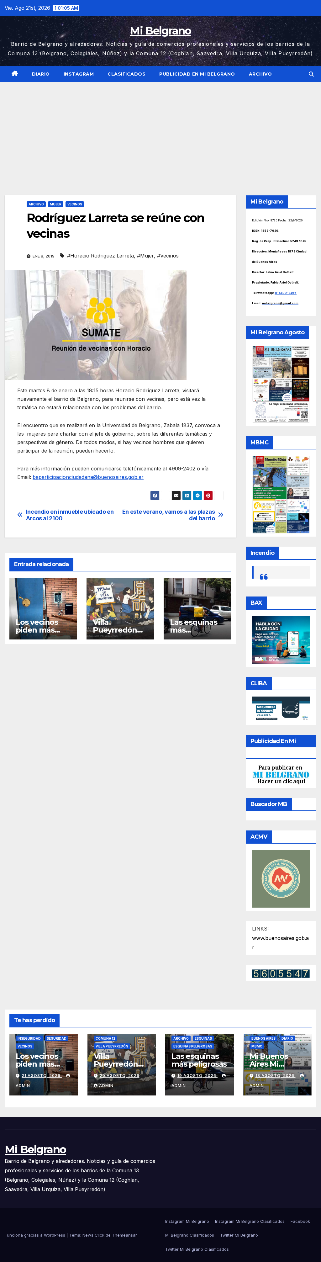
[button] (311, 74)
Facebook (300, 1221)
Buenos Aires (263, 1038)
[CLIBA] (281, 709)
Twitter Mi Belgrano (239, 1235)
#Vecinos (168, 255)
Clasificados (126, 74)
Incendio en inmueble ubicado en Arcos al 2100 (70, 515)
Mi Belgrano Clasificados (189, 1235)
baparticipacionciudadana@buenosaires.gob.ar (88, 477)
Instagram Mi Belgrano (187, 1221)
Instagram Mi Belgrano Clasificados (250, 1221)
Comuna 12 (105, 1038)
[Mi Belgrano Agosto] (281, 384)
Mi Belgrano (160, 30)
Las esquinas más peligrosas (199, 1060)
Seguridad (56, 1038)
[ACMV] (281, 878)
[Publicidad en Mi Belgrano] (281, 774)
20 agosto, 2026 (119, 1075)
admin (106, 1085)
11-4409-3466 (286, 292)
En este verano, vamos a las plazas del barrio (168, 515)
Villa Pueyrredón (112, 1046)
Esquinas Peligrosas (192, 1046)
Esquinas (203, 1038)
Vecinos (74, 204)
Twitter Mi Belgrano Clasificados (197, 1249)
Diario (41, 74)
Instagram (79, 74)
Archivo (260, 74)
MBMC (256, 1046)
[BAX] (281, 639)
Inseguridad (29, 1038)
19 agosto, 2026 (197, 1075)
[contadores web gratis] (281, 973)
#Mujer (145, 255)
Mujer (55, 204)
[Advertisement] (160, 129)
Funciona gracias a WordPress (35, 1235)
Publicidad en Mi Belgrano (197, 74)
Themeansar (124, 1235)
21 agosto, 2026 (42, 1075)
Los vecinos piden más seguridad (37, 630)
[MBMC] (281, 494)
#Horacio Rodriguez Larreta (100, 255)
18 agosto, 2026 (275, 1075)
